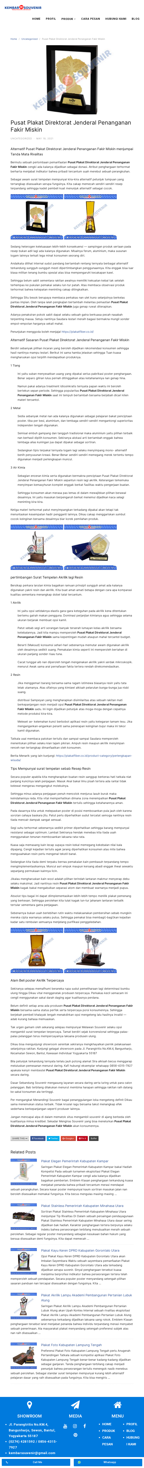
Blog (136, 18)
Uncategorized (29, 38)
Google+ (69, 1138)
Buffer (94, 1138)
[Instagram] (75, 1426)
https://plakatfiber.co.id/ (78, 331)
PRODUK (108, 1431)
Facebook (38, 1138)
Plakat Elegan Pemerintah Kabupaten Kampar (75, 1161)
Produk (67, 19)
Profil (51, 18)
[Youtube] (65, 1426)
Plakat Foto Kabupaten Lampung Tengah (71, 1345)
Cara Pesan (90, 18)
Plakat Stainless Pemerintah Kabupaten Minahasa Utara (82, 1206)
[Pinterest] (75, 1435)
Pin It (83, 1138)
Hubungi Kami (115, 18)
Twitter (54, 1138)
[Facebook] (84, 1426)
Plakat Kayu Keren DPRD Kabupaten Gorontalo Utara (80, 1250)
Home (36, 18)
